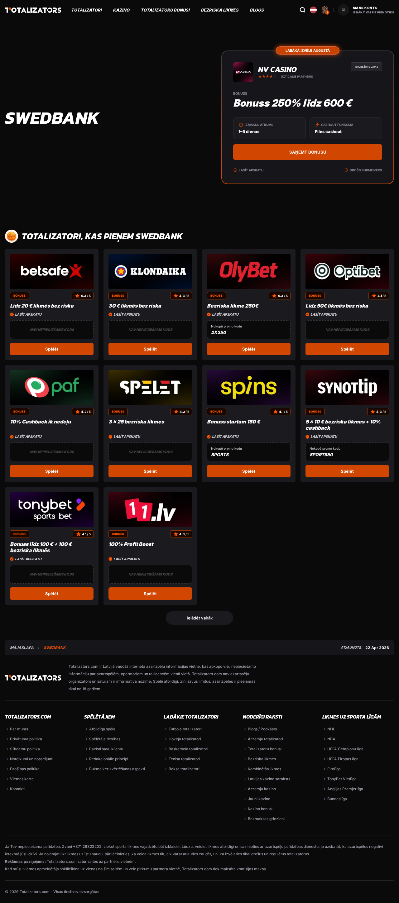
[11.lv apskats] (150, 509)
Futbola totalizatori (185, 729)
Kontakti (17, 788)
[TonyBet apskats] (52, 509)
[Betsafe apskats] (52, 271)
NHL (331, 729)
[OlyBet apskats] (249, 271)
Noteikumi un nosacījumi (31, 759)
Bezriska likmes (219, 9)
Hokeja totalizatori (185, 739)
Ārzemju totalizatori (265, 739)
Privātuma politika (26, 739)
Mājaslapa (22, 648)
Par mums (19, 729)
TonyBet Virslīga (342, 778)
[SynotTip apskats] (347, 387)
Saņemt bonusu (307, 152)
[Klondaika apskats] (150, 271)
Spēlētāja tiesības (104, 739)
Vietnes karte (22, 778)
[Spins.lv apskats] (249, 387)
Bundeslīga (337, 798)
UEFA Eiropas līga (342, 759)
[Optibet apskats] (347, 271)
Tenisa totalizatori (184, 759)
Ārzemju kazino (262, 788)
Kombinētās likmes (264, 769)
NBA (331, 739)
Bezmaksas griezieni (266, 818)
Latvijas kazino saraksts (269, 778)
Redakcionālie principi (108, 759)
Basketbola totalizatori (188, 749)
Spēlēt (51, 348)
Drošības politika (25, 769)
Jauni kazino (259, 798)
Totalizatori (86, 9)
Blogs (257, 9)
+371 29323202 (87, 846)
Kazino (121, 9)
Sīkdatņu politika (25, 749)
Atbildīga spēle (102, 729)
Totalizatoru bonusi (165, 9)
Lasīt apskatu (251, 170)
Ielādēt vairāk (200, 617)
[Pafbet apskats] (52, 387)
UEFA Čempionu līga (345, 749)
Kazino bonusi (260, 808)
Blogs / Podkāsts (262, 729)
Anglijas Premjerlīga (345, 788)
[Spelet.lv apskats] (150, 387)
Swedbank (55, 648)
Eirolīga (334, 769)
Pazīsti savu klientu (106, 749)
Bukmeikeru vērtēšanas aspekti (117, 769)
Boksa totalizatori (184, 769)
